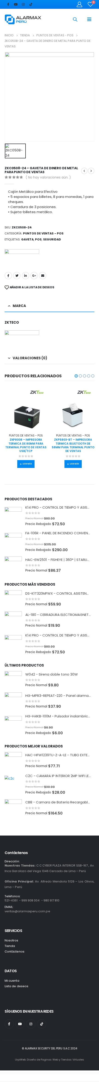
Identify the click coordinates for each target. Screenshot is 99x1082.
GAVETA (27, 239)
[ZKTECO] (22, 258)
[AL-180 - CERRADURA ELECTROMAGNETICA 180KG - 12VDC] (13, 620)
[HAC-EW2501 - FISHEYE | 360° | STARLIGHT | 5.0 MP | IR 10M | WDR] (13, 565)
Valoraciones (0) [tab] (30, 358)
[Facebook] (8, 4)
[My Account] (79, 4)
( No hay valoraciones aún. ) (48, 177)
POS (38, 239)
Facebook (8, 275)
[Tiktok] (31, 4)
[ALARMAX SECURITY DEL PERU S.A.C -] (23, 19)
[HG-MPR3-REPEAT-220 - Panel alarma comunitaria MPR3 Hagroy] (13, 701)
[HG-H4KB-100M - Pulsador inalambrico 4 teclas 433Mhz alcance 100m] (13, 724)
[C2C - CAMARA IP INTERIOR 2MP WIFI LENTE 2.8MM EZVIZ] (13, 784)
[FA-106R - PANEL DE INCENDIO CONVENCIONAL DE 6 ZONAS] (13, 541)
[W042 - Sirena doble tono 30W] (13, 680)
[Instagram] (23, 4)
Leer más (27, 464)
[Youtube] (15, 4)
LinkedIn (25, 275)
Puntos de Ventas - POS (43, 233)
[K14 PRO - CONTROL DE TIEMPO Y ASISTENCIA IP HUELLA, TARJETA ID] (13, 515)
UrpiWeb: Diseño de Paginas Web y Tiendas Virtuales (49, 1059)
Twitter (16, 275)
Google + (34, 275)
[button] (76, 376)
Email (42, 275)
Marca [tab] (19, 305)
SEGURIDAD (52, 239)
